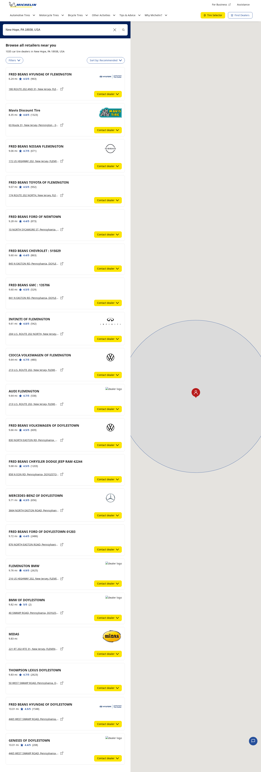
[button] (114, 30)
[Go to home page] (23, 4)
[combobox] (65, 30)
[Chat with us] (253, 741)
